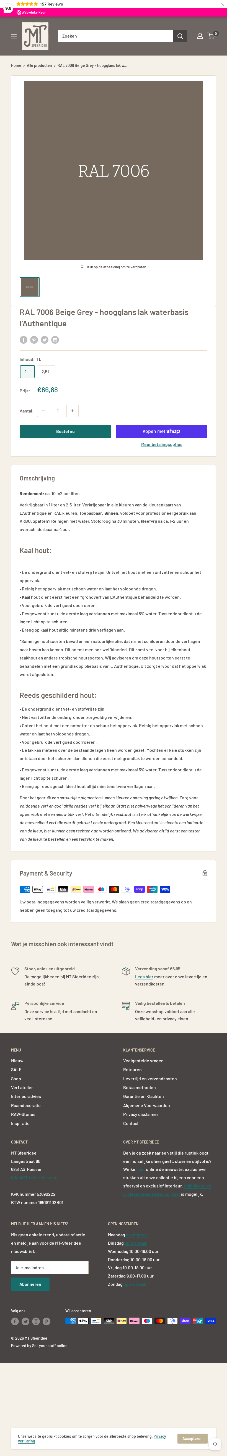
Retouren (132, 1069)
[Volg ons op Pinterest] (46, 1321)
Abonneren (30, 1284)
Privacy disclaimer (140, 1114)
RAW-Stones (23, 1114)
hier (141, 1169)
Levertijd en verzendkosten (150, 1078)
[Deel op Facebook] (23, 339)
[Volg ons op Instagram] (36, 1321)
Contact (131, 1123)
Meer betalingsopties (161, 444)
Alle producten (39, 65)
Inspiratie (20, 1123)
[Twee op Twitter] (44, 339)
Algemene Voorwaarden (146, 1105)
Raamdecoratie (26, 1105)
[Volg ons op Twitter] (25, 1321)
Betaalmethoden (139, 1087)
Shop (16, 1078)
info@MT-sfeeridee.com (34, 1177)
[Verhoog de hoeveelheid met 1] (72, 411)
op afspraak (137, 1234)
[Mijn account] (200, 36)
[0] (211, 36)
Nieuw (17, 1060)
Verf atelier (22, 1087)
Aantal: (27, 410)
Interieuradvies (26, 1096)
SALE (16, 1069)
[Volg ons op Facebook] (15, 1321)
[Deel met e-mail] (55, 339)
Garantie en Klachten (143, 1096)
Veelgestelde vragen (143, 1060)
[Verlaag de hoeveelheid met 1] (43, 411)
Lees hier (144, 976)
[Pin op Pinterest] (34, 339)
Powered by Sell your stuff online (39, 1345)
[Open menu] (14, 36)
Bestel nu (65, 431)
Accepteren (192, 1438)
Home (16, 65)
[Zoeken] (180, 36)
